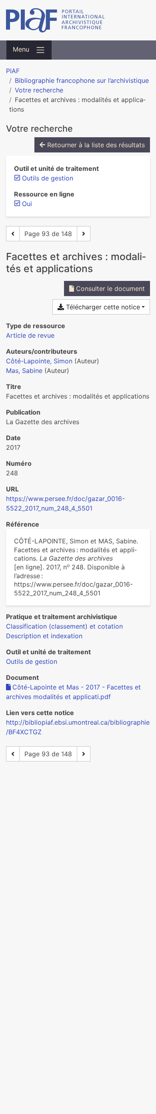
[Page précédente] (13, 233)
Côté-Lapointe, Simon (39, 361)
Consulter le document (109, 289)
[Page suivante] (83, 233)
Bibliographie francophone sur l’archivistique (82, 80)
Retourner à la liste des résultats (95, 145)
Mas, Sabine (24, 371)
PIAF (13, 71)
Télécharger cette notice (102, 307)
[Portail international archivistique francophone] (78, 20)
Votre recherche (39, 90)
